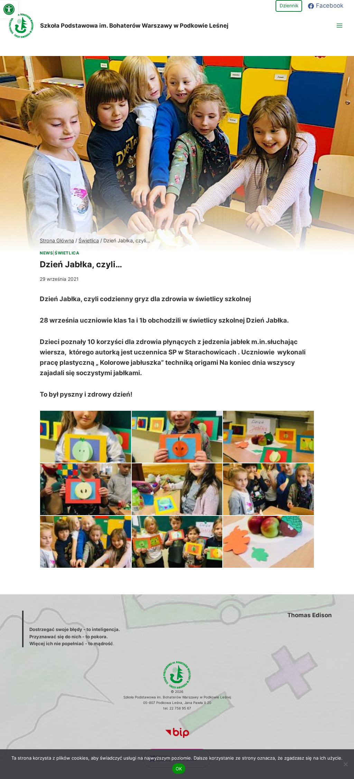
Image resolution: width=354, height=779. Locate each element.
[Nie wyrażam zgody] (345, 764)
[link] (9, 9)
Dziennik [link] (289, 5)
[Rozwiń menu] (339, 25)
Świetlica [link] (67, 253)
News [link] (46, 253)
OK (179, 768)
